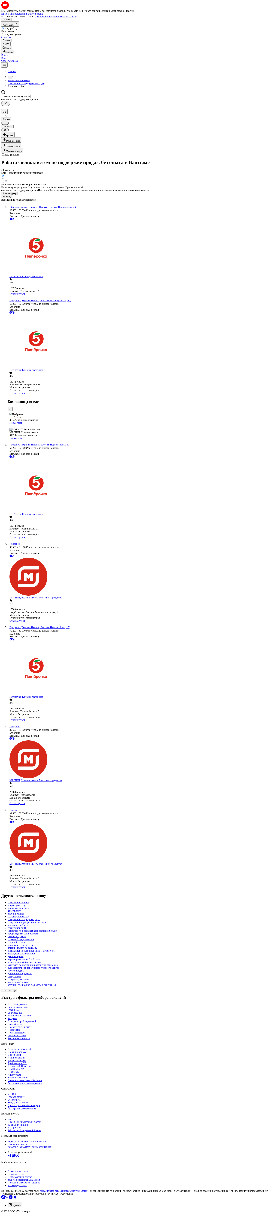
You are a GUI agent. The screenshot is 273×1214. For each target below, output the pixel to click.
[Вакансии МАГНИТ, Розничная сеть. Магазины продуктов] (139, 577)
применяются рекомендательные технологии (64, 1190)
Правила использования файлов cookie (55, 16)
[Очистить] (5, 103)
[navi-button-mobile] (4, 65)
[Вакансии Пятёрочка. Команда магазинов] (139, 248)
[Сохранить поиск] (4, 111)
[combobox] (15, 96)
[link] (6, 48)
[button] (4, 55)
